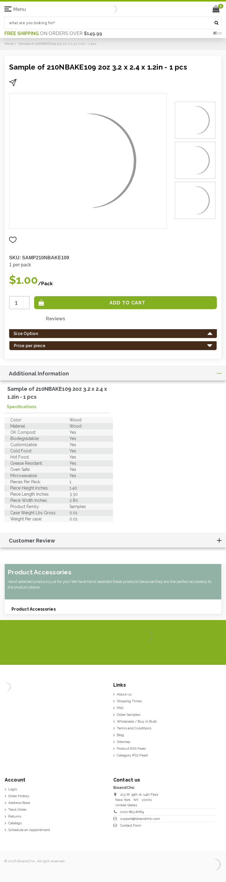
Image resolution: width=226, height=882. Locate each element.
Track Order (17, 809)
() (219, 33)
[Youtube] (216, 651)
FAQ (120, 708)
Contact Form (130, 825)
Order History (18, 796)
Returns (14, 816)
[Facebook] (178, 651)
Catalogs (15, 823)
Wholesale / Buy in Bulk (137, 721)
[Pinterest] (206, 651)
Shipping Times (129, 701)
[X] (187, 651)
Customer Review (32, 541)
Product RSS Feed (131, 748)
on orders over (53, 33)
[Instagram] (197, 651)
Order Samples (128, 715)
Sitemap (123, 742)
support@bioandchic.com (140, 819)
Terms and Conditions (134, 728)
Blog (120, 735)
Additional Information (39, 373)
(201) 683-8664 (132, 812)
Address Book (19, 803)
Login (12, 789)
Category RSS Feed (132, 755)
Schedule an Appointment (29, 830)
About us (124, 694)
